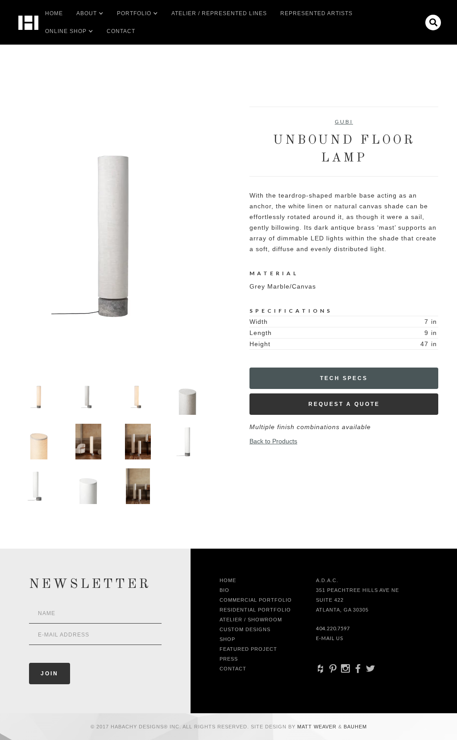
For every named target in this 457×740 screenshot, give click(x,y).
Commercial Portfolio (256, 600)
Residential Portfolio (255, 609)
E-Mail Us (329, 638)
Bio (224, 590)
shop (227, 639)
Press (229, 658)
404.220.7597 (333, 628)
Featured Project (248, 649)
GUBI (344, 121)
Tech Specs (344, 378)
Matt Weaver (317, 726)
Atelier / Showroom (251, 619)
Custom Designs (245, 629)
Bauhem (354, 726)
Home (54, 13)
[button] (87, 13)
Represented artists (316, 13)
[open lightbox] (113, 236)
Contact (121, 31)
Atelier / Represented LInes (219, 13)
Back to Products (273, 441)
